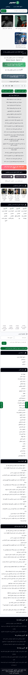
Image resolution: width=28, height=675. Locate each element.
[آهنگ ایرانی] (14, 2)
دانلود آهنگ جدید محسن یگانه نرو (17, 602)
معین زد (23, 396)
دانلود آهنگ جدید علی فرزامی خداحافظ (16, 593)
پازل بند (23, 453)
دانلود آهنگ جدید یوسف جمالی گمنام (16, 595)
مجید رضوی (22, 415)
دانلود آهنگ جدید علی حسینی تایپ (17, 516)
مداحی (23, 364)
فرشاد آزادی (22, 417)
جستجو (3, 11)
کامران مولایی (22, 386)
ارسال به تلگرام (19, 176)
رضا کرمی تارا (22, 434)
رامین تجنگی (22, 441)
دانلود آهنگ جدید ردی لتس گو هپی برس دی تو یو (13, 574)
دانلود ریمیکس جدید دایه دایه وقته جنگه (15, 571)
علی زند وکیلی (22, 422)
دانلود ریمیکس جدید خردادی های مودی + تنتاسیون (14, 641)
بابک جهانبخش (21, 455)
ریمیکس (8, 6)
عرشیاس (23, 388)
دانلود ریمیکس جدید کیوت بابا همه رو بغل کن (14, 644)
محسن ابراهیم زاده (21, 412)
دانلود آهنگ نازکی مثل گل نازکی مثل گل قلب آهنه (14, 167)
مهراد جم (23, 374)
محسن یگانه (22, 408)
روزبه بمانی (22, 376)
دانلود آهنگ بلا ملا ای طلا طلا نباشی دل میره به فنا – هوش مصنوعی (14, 64)
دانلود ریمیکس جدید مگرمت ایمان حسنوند (15, 489)
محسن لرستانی (21, 410)
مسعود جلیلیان (21, 400)
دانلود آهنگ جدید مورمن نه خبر (17, 473)
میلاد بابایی (22, 381)
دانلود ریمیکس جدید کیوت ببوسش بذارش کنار (14, 639)
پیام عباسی (22, 451)
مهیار (24, 393)
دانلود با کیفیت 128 (6, 91)
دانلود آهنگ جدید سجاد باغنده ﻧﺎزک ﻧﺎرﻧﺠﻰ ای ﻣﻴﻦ (13, 586)
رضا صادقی (22, 384)
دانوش (23, 446)
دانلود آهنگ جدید (17, 6)
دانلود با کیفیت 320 (19, 91)
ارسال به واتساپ (6, 176)
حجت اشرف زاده (21, 379)
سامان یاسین (22, 431)
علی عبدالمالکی (22, 424)
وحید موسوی (22, 391)
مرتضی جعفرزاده (21, 403)
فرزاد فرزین (22, 420)
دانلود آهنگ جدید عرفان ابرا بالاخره (17, 492)
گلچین (23, 362)
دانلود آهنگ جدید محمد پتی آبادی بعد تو (15, 465)
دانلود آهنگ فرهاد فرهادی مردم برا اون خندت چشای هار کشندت (14, 76)
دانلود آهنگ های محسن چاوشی (14, 172)
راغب (24, 443)
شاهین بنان (22, 429)
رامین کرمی (22, 439)
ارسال (4, 343)
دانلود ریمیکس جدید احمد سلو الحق (16, 583)
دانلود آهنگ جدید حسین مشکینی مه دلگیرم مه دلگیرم (14, 631)
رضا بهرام (23, 436)
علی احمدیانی (22, 427)
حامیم (23, 448)
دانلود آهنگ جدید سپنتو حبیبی (18, 513)
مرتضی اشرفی (22, 405)
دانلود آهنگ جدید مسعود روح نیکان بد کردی (15, 576)
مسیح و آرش (22, 398)
